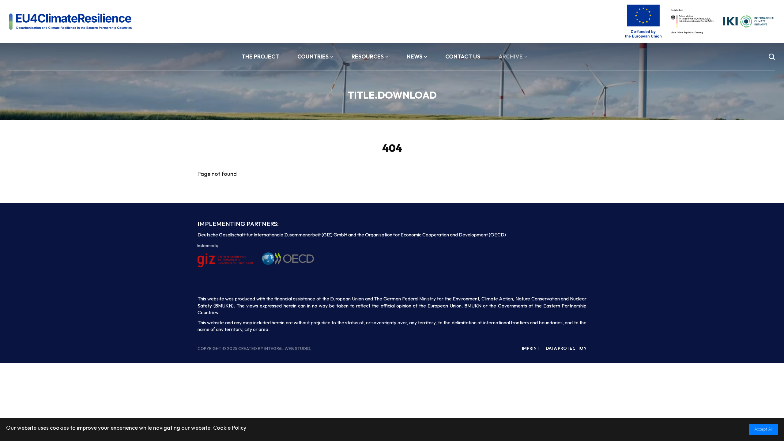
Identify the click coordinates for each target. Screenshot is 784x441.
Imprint (531, 348)
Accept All (763, 429)
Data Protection (566, 348)
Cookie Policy (229, 427)
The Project (260, 56)
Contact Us (462, 56)
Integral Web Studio (287, 348)
